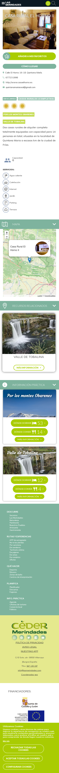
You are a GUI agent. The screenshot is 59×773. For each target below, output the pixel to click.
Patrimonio (14, 522)
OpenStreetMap (50, 296)
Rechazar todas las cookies (23, 748)
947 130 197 (32, 666)
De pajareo (14, 552)
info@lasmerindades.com (29, 670)
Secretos (13, 515)
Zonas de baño (16, 574)
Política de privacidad (29, 642)
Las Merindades (13, 3)
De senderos (15, 547)
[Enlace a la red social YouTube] (43, 637)
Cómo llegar (29, 66)
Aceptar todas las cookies (23, 758)
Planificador (15, 587)
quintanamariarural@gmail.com (20, 87)
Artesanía (14, 527)
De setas (13, 555)
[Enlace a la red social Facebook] (36, 637)
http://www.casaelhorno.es (19, 82)
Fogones (13, 592)
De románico (15, 557)
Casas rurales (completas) (36, 99)
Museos (13, 572)
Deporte (13, 570)
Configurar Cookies (18, 766)
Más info (6, 741)
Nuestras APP (29, 651)
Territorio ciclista (17, 550)
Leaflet (40, 296)
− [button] (7, 236)
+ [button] (7, 232)
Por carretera (15, 545)
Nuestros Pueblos (17, 525)
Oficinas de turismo (18, 604)
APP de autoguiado (18, 540)
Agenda (13, 602)
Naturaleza (14, 520)
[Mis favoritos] (48, 3)
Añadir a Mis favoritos (32, 56)
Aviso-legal (29, 647)
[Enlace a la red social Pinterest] (21, 637)
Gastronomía (15, 530)
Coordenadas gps (29, 674)
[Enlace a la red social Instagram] (14, 637)
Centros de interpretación (21, 577)
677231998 (12, 77)
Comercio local (16, 607)
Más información (28, 439)
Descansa (9, 99)
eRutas (13, 559)
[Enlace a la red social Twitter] (28, 637)
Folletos (13, 609)
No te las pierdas (17, 542)
